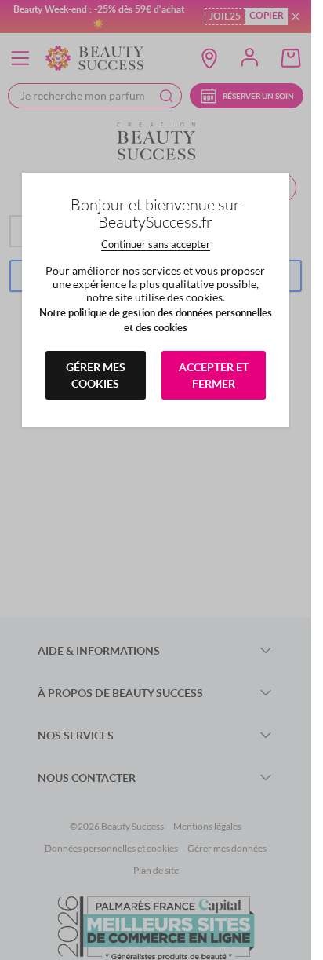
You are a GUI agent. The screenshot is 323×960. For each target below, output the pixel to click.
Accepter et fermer (214, 375)
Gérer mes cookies (95, 375)
